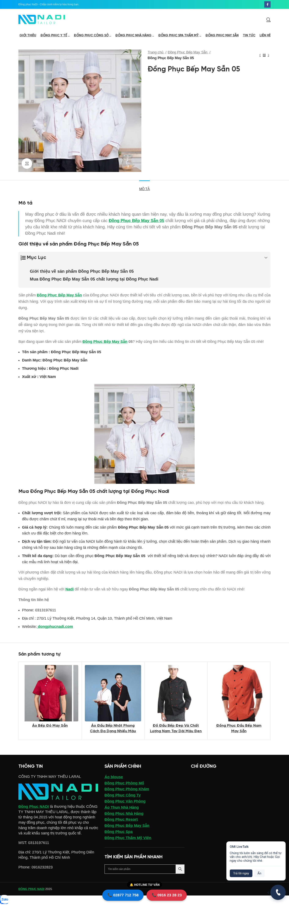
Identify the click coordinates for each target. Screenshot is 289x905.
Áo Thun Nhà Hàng (122, 807)
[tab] (144, 186)
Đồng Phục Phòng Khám (127, 789)
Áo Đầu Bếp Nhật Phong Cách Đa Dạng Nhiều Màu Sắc (113, 731)
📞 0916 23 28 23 (167, 895)
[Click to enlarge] (27, 163)
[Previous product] (260, 55)
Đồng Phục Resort (121, 819)
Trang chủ (156, 52)
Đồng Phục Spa (119, 832)
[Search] (268, 19)
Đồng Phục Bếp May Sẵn (188, 52)
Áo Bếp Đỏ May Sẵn (50, 726)
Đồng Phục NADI (33, 806)
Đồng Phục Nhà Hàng (124, 813)
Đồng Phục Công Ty (123, 795)
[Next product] (268, 55)
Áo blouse (114, 777)
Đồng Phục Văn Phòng (125, 801)
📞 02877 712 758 (123, 895)
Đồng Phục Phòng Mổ (124, 783)
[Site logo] (41, 19)
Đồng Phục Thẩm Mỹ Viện (128, 838)
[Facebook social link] (267, 4)
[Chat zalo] (4, 899)
